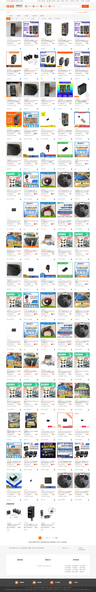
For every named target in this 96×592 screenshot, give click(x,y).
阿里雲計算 (57, 589)
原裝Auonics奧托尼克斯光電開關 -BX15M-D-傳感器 (48, 71)
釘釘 (79, 589)
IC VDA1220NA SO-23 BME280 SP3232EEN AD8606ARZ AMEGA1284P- (82, 432)
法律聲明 (47, 587)
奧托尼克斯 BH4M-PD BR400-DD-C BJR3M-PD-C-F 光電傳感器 (48, 161)
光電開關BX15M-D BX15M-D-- (31, 71)
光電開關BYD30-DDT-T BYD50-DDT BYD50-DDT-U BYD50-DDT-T (48, 525)
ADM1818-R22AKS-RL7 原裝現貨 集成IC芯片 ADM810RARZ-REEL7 (65, 492)
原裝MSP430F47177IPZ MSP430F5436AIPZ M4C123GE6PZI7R (14, 191)
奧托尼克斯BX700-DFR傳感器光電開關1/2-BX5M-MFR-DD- (65, 101)
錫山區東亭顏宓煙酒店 (84, 565)
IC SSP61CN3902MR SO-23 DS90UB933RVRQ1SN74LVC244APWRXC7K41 (48, 432)
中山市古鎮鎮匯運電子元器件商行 (28, 163)
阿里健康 (82, 589)
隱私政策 (55, 587)
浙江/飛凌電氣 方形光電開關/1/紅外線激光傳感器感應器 (82, 101)
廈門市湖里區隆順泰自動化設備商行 (11, 133)
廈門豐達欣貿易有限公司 (62, 73)
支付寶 (73, 589)
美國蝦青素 (82, 571)
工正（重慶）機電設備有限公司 (45, 73)
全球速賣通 (26, 589)
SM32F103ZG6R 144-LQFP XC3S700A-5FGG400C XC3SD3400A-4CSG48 (48, 492)
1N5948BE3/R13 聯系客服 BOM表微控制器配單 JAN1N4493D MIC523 (14, 462)
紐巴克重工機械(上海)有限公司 (70, 565)
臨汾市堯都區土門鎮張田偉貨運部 (86, 567)
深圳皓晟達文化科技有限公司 (11, 253)
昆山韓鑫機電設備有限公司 (28, 73)
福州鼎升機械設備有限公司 (70, 567)
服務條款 (51, 587)
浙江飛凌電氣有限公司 (79, 103)
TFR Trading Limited (47, 565)
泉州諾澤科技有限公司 (45, 253)
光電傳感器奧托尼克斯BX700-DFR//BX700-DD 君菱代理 (14, 101)
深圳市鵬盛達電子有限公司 (62, 193)
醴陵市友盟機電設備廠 (76, 571)
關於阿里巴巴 (60, 587)
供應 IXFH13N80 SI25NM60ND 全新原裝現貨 (31, 221)
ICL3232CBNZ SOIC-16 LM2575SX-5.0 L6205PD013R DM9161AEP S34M (65, 161)
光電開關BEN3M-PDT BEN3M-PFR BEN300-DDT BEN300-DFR (14, 525)
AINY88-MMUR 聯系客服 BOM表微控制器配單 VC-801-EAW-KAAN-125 (82, 462)
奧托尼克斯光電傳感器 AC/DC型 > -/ (65, 71)
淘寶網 (30, 589)
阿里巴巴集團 (7, 589)
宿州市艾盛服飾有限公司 (69, 569)
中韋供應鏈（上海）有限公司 (45, 193)
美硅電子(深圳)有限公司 (79, 163)
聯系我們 (65, 587)
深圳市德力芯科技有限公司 (28, 133)
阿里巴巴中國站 (20, 589)
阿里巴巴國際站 (14, 589)
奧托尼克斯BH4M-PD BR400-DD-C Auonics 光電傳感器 (48, 191)
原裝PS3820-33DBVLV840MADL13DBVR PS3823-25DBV (48, 402)
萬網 (68, 589)
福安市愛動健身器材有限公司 (11, 73)
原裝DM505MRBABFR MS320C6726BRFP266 (31, 402)
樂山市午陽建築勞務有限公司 (77, 569)
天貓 (33, 589)
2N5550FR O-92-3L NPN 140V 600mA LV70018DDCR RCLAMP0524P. (82, 131)
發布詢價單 (80, 548)
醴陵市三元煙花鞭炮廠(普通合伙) (86, 569)
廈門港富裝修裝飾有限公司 (70, 571)
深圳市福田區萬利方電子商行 (79, 133)
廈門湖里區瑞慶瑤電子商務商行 (45, 43)
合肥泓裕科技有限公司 (45, 163)
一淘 (39, 589)
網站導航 (69, 587)
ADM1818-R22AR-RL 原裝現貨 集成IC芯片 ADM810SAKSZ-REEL (82, 221)
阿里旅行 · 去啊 (44, 589)
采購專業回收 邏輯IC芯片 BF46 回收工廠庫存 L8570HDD (14, 432)
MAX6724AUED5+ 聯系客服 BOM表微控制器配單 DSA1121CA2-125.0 (31, 131)
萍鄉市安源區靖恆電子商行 (79, 43)
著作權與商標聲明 (41, 587)
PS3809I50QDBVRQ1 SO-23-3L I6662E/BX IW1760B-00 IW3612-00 (48, 131)
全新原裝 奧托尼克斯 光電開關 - (31, 252)
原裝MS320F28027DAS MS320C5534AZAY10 (82, 252)
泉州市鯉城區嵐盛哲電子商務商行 (62, 103)
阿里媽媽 (49, 589)
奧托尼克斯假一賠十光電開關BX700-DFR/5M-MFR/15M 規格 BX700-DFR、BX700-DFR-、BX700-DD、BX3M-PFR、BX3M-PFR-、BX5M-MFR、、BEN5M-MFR (14, 131)
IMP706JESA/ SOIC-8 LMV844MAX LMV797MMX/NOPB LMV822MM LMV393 (31, 161)
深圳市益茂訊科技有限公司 (45, 434)
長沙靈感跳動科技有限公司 (79, 193)
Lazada (89, 589)
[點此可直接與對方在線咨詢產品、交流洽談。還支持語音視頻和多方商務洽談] (20, 48)
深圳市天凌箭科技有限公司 (11, 223)
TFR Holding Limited (40, 565)
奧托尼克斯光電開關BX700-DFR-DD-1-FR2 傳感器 (48, 41)
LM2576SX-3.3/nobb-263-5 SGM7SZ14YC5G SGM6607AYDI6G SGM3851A (14, 492)
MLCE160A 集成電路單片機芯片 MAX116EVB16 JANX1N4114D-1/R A (31, 191)
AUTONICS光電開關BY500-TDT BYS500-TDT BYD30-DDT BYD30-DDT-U (31, 525)
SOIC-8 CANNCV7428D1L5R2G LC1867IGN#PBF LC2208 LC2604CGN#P (31, 492)
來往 (76, 589)
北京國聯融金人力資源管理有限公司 (79, 567)
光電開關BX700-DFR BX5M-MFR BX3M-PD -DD (31, 101)
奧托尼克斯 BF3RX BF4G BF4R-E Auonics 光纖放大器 (48, 221)
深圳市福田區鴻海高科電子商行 (45, 133)
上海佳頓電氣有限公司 (28, 253)
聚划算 (36, 589)
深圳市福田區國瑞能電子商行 (62, 163)
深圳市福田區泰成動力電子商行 (62, 434)
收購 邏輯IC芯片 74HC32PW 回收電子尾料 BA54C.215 (31, 432)
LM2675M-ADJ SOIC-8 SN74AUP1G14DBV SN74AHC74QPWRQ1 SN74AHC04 (65, 432)
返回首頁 (58, 542)
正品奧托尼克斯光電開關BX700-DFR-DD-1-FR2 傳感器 (31, 41)
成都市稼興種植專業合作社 (77, 565)
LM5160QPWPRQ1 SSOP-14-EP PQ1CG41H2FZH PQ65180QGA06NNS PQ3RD (14, 221)
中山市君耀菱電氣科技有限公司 (11, 103)
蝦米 (53, 589)
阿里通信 (64, 589)
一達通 (86, 589)
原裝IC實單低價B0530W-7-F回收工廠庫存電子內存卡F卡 (14, 252)
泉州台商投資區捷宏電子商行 (28, 103)
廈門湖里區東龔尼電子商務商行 (79, 73)
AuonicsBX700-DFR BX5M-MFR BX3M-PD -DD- (14, 41)
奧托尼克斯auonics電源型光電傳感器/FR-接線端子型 (14, 71)
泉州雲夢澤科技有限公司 (11, 43)
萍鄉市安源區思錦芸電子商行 (28, 43)
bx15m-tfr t (68, 548)
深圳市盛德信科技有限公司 (11, 193)
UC (70, 589)
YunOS (61, 589)
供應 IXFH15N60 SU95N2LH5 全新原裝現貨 (81, 161)
